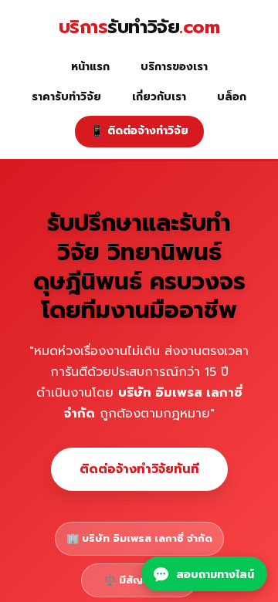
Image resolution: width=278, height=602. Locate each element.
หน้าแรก (90, 67)
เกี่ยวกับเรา (159, 97)
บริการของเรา (174, 67)
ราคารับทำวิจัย (66, 97)
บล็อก (231, 97)
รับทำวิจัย (139, 27)
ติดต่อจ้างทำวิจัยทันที (139, 468)
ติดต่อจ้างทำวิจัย (139, 131)
